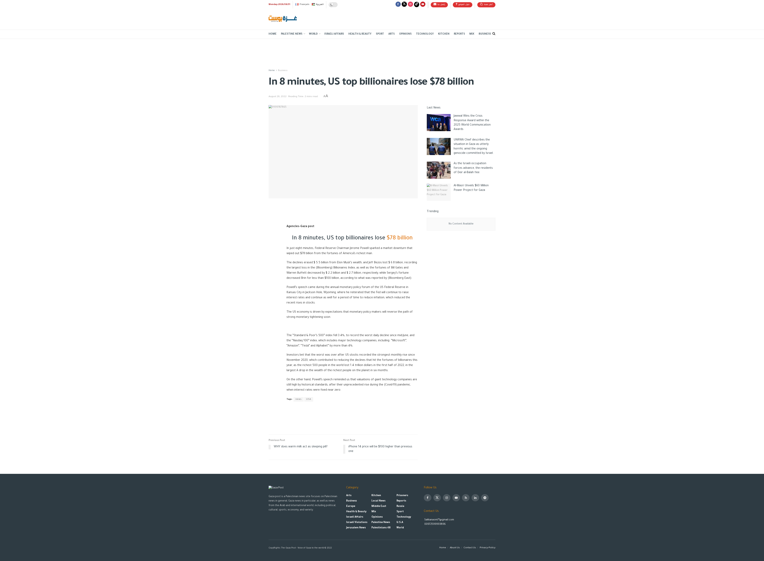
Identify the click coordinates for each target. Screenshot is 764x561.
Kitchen (443, 34)
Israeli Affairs (334, 34)
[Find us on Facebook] (398, 4)
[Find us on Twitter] (404, 4)
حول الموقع (464, 5)
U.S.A (400, 522)
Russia (400, 506)
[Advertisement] (423, 18)
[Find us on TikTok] (416, 4)
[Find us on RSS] (466, 497)
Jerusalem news (356, 528)
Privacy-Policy (487, 548)
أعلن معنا (488, 5)
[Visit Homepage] (283, 19)
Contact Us (470, 548)
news (298, 399)
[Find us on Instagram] (410, 4)
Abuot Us (455, 548)
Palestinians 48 (381, 528)
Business (485, 34)
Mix (471, 34)
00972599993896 (435, 524)
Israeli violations (356, 522)
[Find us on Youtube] (422, 4)
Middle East (378, 506)
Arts (391, 34)
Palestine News (291, 34)
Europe (350, 506)
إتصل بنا (441, 5)
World (313, 34)
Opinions (405, 34)
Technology (425, 34)
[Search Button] (493, 34)
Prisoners (402, 495)
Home (273, 34)
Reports (459, 34)
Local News (378, 501)
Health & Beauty (359, 34)
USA (308, 399)
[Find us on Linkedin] (475, 497)
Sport (380, 34)
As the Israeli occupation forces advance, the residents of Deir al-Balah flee (473, 168)
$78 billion (400, 238)
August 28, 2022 (277, 97)
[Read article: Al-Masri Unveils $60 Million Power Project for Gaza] (439, 192)
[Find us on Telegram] (485, 497)
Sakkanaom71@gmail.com (439, 520)
